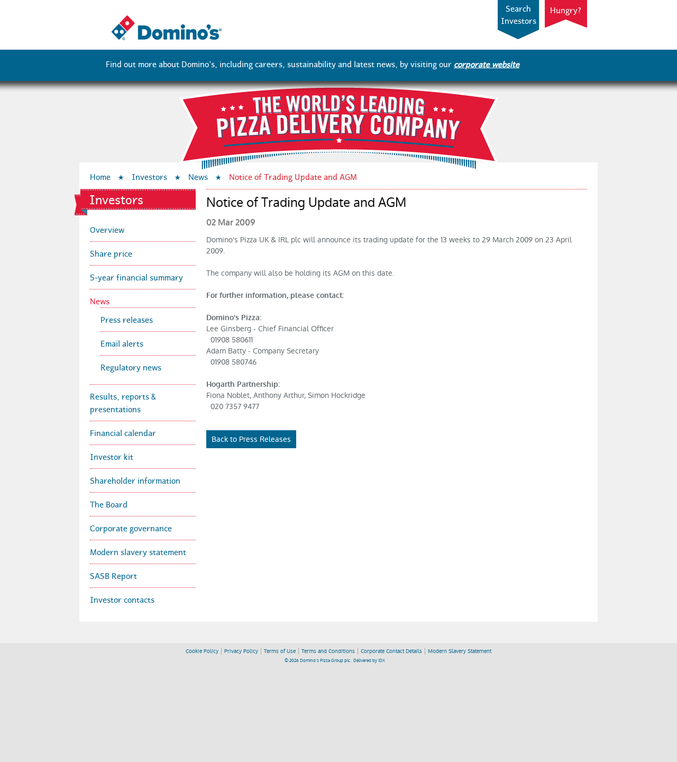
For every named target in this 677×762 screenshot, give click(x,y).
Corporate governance (131, 527)
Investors (149, 176)
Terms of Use (280, 651)
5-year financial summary (136, 276)
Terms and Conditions (328, 651)
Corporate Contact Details (391, 651)
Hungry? (566, 9)
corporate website (486, 63)
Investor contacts (122, 599)
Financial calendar (123, 432)
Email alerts (121, 343)
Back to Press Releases (251, 439)
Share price (111, 253)
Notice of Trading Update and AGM (293, 176)
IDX (381, 661)
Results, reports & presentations (123, 401)
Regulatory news (130, 366)
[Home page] (166, 37)
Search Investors (518, 14)
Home (100, 176)
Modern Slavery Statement (459, 651)
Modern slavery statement (138, 551)
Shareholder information (135, 480)
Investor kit (111, 456)
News (198, 176)
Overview (107, 229)
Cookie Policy (202, 651)
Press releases (126, 319)
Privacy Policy (241, 651)
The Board (108, 503)
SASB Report (113, 575)
